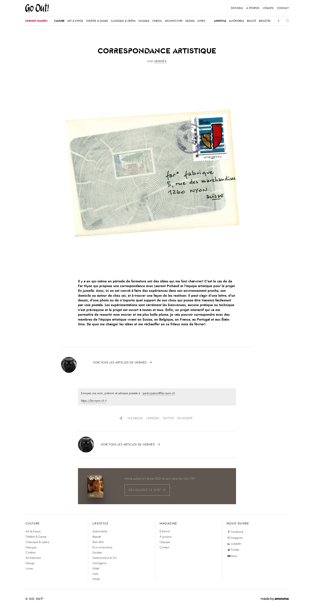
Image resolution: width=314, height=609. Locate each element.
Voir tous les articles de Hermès (120, 363)
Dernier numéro (36, 21)
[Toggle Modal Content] (284, 21)
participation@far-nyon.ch (159, 393)
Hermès (160, 61)
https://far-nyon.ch (92, 401)
